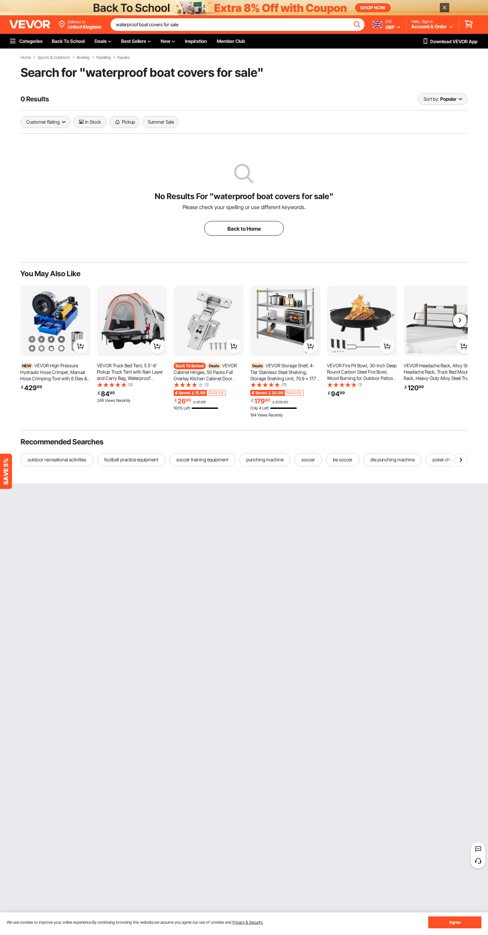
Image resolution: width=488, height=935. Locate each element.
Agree (455, 922)
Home (26, 57)
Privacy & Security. (247, 922)
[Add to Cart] (80, 346)
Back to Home (244, 228)
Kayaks (124, 57)
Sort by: (431, 99)
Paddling (103, 57)
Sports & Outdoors (54, 57)
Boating (83, 57)
